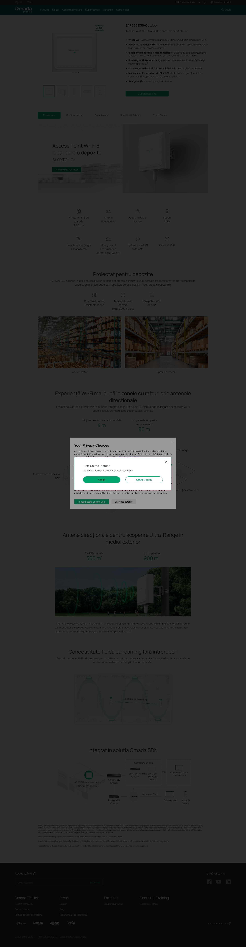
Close (166, 462)
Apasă (101, 479)
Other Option (144, 479)
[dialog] (123, 473)
